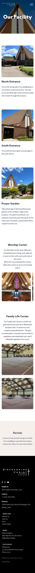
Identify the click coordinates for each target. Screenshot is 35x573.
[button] (31, 4)
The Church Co (6, 561)
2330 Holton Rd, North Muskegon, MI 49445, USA (16, 506)
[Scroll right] (30, 287)
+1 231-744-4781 (8, 497)
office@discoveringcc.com (12, 490)
